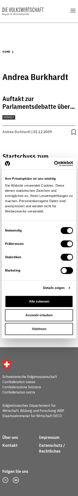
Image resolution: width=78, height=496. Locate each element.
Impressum (49, 437)
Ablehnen (39, 329)
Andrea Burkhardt (16, 132)
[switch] (67, 243)
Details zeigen (54, 288)
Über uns (10, 437)
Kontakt (10, 445)
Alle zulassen (39, 301)
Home (6, 51)
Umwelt (8, 117)
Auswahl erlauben (39, 315)
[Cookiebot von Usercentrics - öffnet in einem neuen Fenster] (55, 163)
